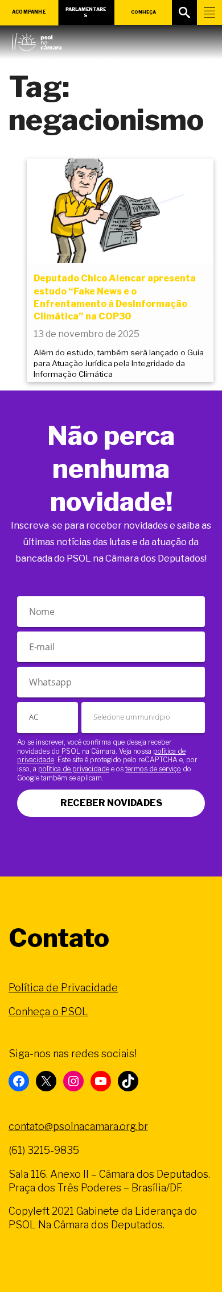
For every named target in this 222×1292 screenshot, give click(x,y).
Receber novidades (111, 802)
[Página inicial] (37, 39)
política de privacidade (73, 769)
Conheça (143, 12)
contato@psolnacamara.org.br (78, 1126)
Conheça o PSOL (48, 1011)
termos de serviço (153, 769)
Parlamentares (85, 12)
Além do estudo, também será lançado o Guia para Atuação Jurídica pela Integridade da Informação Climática (119, 363)
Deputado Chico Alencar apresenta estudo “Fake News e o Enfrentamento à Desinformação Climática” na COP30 (115, 297)
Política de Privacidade (63, 988)
